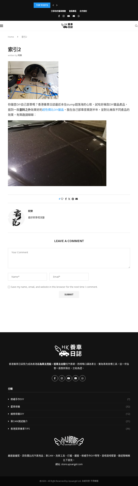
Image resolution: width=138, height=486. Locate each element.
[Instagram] (63, 16)
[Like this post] (62, 198)
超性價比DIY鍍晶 (53, 110)
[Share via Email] (76, 198)
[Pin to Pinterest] (73, 198)
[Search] (136, 26)
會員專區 (72, 11)
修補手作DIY (70, 399)
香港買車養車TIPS (70, 428)
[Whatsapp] (79, 16)
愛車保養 (70, 406)
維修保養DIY (70, 413)
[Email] (74, 16)
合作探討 (83, 11)
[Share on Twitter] (69, 198)
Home (11, 36)
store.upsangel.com (72, 464)
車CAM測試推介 (70, 421)
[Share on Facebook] (66, 198)
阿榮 (20, 55)
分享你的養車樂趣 (58, 11)
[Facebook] (59, 16)
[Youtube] (68, 16)
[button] (53, 5)
